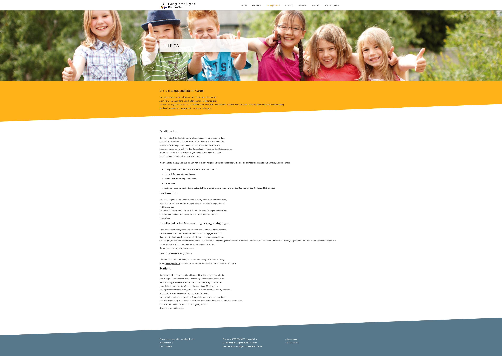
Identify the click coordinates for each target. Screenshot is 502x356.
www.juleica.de (173, 263)
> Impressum (291, 339)
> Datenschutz (291, 342)
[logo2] (177, 5)
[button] (263, 5)
